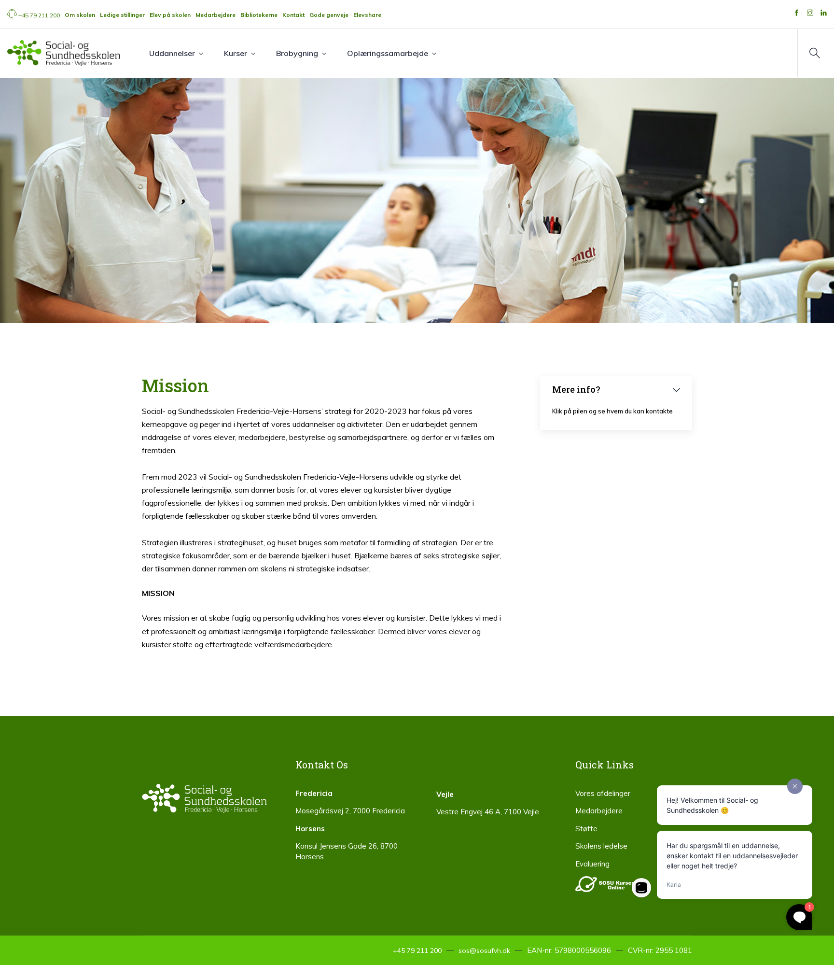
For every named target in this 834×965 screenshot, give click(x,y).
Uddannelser (172, 53)
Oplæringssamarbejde (387, 53)
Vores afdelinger (602, 793)
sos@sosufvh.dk (484, 950)
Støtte (586, 828)
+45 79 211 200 (39, 15)
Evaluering (592, 863)
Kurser (235, 53)
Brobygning (297, 53)
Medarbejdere (599, 810)
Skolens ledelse (601, 846)
